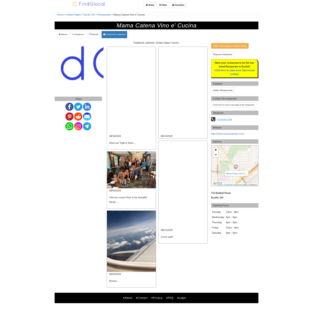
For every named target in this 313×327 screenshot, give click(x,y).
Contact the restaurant (115, 34)
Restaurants (104, 14)
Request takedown (222, 54)
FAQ (170, 297)
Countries (179, 5)
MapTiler (229, 184)
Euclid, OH (89, 14)
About (128, 297)
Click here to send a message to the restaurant (233, 105)
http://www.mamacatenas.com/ (227, 133)
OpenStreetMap (241, 184)
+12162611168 (224, 119)
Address (64, 34)
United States (73, 14)
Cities (164, 5)
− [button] (216, 155)
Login (182, 297)
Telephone (79, 34)
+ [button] (216, 150)
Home (151, 5)
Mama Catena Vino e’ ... (236, 173)
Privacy (158, 297)
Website (94, 34)
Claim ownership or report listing (229, 46)
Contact (142, 297)
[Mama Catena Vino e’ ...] (236, 167)
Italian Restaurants (223, 90)
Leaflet (220, 184)
